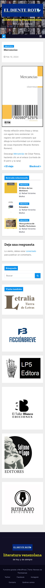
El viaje (9, 166)
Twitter (7, 577)
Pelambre (23, 207)
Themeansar (22, 573)
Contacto (12, 582)
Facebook (20, 577)
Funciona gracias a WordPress (15, 570)
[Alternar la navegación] (40, 36)
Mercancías (19, 153)
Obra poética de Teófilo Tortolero (27, 224)
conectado (31, 251)
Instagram (34, 577)
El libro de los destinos (25, 189)
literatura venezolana (22, 19)
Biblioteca (9, 46)
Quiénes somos (28, 582)
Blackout (35, 166)
